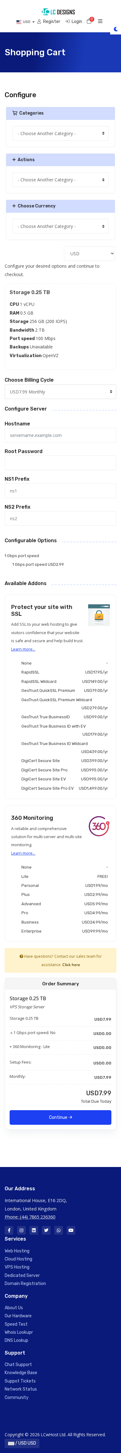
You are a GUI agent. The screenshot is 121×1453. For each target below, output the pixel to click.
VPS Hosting (17, 1267)
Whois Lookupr (19, 1332)
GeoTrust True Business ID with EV (63, 730)
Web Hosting (17, 1251)
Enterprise (63, 931)
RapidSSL (63, 672)
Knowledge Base (21, 1372)
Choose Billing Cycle (29, 380)
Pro (63, 912)
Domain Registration (25, 1283)
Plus (63, 894)
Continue (58, 1117)
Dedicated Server (22, 1275)
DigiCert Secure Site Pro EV (63, 788)
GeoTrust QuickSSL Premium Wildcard (63, 703)
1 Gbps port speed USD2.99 (37, 564)
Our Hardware (18, 1316)
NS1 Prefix (17, 479)
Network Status (21, 1389)
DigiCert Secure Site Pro (63, 770)
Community (17, 1397)
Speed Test (16, 1324)
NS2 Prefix (17, 507)
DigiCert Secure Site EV (63, 779)
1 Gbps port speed (22, 555)
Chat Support (18, 1364)
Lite (63, 876)
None (63, 663)
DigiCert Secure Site (63, 760)
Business (63, 922)
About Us (14, 1307)
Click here (71, 964)
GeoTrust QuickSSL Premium (63, 690)
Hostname (17, 424)
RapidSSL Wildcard (63, 681)
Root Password (24, 451)
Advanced (63, 903)
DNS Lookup (16, 1340)
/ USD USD (25, 1443)
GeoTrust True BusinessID (63, 717)
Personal (63, 885)
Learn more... (23, 649)
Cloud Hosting (18, 1259)
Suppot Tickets (20, 1381)
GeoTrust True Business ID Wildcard (63, 747)
